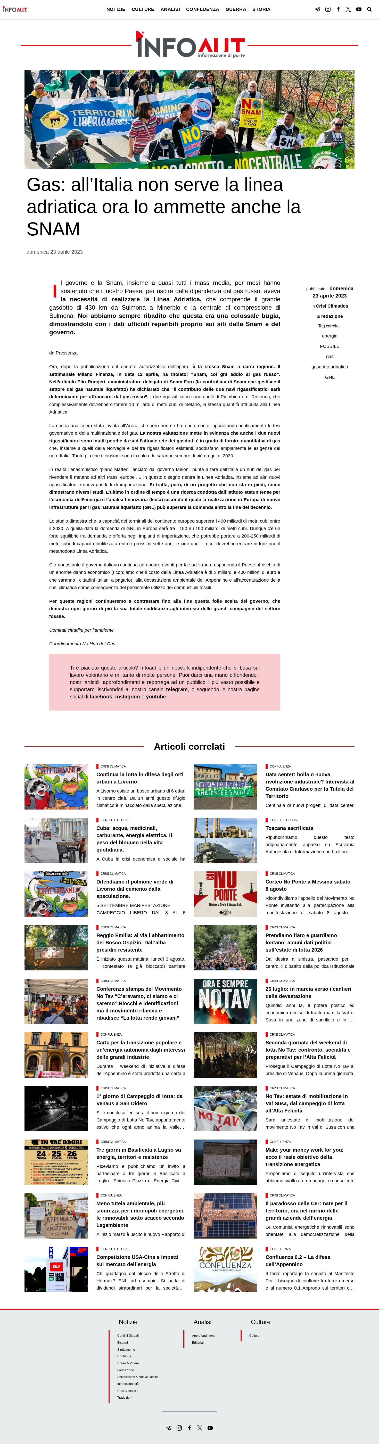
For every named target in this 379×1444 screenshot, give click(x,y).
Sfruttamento (126, 1349)
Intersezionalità (128, 1384)
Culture (254, 1336)
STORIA (261, 9)
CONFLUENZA (202, 9)
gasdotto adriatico (329, 366)
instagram (127, 696)
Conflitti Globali (115, 820)
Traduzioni (124, 1397)
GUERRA (236, 9)
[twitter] (348, 9)
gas (330, 356)
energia (329, 336)
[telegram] (317, 9)
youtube (156, 696)
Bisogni (122, 1342)
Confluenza (280, 766)
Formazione (125, 1370)
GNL (330, 377)
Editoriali (198, 1342)
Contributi (124, 1356)
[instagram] (328, 9)
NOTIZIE (116, 9)
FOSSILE (330, 346)
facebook (101, 696)
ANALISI (170, 9)
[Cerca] (369, 9)
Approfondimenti (203, 1336)
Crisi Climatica (332, 306)
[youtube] (359, 9)
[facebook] (338, 9)
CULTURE (143, 9)
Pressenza (67, 353)
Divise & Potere (128, 1363)
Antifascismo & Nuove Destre (137, 1377)
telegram (177, 689)
